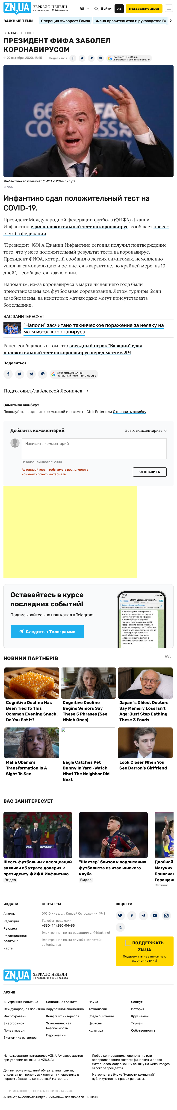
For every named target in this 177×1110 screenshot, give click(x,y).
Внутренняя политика (20, 1002)
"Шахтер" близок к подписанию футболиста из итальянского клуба (112, 868)
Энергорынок (13, 1023)
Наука (93, 1002)
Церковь (95, 1023)
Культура (95, 1030)
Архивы (9, 914)
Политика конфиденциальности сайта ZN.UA (38, 1091)
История (138, 1009)
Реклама (10, 928)
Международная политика (24, 1009)
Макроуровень (14, 1016)
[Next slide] (170, 21)
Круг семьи (140, 1016)
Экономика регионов (20, 1038)
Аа (119, 8)
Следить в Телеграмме (50, 631)
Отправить (149, 472)
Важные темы (18, 21)
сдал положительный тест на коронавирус (79, 226)
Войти (106, 9)
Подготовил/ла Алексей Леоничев (43, 391)
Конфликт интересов (62, 1016)
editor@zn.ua (51, 945)
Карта (8, 948)
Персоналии (56, 1035)
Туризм (137, 1023)
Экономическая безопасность (58, 1025)
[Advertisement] (70, 532)
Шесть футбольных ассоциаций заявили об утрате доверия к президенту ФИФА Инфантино (37, 868)
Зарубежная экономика (65, 1009)
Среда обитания (101, 1016)
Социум (137, 1002)
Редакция (11, 921)
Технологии (97, 1009)
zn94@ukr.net (100, 933)
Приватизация (15, 1030)
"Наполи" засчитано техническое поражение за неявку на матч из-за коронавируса (94, 328)
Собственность (143, 1030)
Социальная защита (61, 1002)
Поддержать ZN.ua (144, 8)
